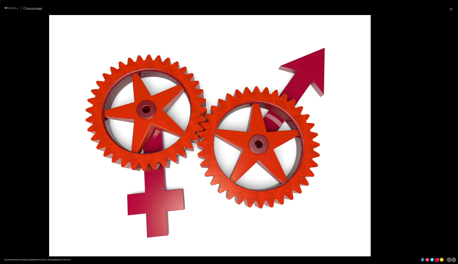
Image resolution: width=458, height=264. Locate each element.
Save (438, 259)
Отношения (32, 8)
